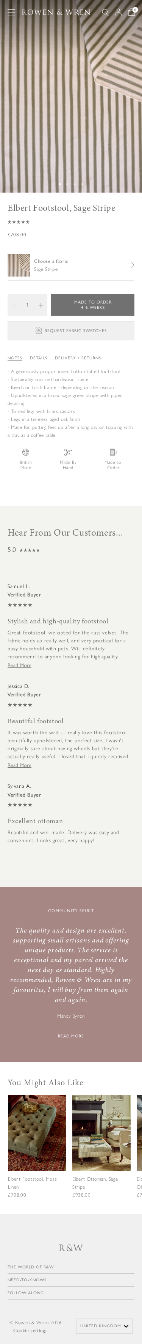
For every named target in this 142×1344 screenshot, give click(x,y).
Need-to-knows (27, 1280)
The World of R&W (31, 1267)
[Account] (118, 12)
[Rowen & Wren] (56, 12)
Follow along (26, 1292)
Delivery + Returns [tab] (78, 358)
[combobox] (104, 1326)
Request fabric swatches (76, 330)
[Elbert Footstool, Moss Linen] (37, 1152)
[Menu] (11, 12)
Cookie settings (30, 1330)
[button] (71, 222)
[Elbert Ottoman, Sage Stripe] (101, 1152)
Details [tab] (38, 358)
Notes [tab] (15, 358)
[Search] (105, 12)
